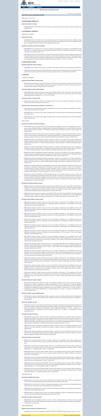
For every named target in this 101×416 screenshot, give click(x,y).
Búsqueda (39, 7)
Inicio (24, 7)
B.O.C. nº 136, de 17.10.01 (52, 171)
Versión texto (77, 1)
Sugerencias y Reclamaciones (74, 415)
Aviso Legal (66, 415)
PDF (30, 28)
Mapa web (66, 1)
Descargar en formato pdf (28, 18)
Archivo (31, 7)
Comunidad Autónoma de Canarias (24, 3)
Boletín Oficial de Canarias (34, 3)
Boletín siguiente (78, 13)
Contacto (71, 1)
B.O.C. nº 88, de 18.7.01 (64, 59)
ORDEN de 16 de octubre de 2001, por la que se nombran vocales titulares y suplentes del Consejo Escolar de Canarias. (53, 67)
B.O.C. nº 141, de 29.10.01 (45, 95)
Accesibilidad (60, 1)
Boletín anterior (70, 13)
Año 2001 (36, 9)
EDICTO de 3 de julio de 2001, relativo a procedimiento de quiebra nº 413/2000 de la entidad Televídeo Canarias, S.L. (52, 411)
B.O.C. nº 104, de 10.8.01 (40, 171)
